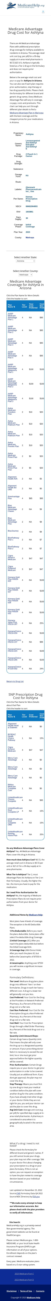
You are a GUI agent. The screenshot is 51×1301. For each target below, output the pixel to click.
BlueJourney (13, 531)
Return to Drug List (15, 681)
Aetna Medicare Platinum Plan (14, 423)
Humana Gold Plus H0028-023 (14, 579)
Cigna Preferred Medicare (12, 568)
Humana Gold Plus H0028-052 (14, 611)
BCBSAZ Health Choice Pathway (12, 737)
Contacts (40, 1291)
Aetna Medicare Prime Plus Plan (12, 467)
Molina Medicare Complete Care (12, 787)
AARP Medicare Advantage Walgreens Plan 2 (12, 383)
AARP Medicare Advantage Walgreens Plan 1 (12, 368)
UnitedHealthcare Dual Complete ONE (15, 822)
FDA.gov (36, 1196)
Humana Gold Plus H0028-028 (14, 601)
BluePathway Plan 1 (13, 539)
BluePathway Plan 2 (13, 548)
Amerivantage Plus (14, 497)
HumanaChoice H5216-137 (14, 641)
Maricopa (30, 238)
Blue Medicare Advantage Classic (12, 508)
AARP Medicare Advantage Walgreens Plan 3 (12, 397)
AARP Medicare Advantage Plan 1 (12, 316)
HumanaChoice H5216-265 (14, 659)
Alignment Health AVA (12, 478)
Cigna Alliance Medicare (12, 557)
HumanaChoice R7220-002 (14, 668)
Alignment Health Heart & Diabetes (13, 725)
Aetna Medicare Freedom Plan (12, 411)
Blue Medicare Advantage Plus (12, 521)
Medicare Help (35, 915)
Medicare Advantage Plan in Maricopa (26, 112)
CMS (18, 1193)
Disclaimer (12, 1291)
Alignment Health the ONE (12, 488)
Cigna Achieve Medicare (12, 749)
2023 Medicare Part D (24, 1279)
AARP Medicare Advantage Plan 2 (12, 329)
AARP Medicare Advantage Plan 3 (12, 342)
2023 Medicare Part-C (24, 1273)
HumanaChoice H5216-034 (14, 632)
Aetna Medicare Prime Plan (12, 455)
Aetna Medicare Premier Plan (13, 444)
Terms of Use (26, 1291)
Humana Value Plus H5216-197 (12, 622)
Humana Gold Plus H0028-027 (14, 590)
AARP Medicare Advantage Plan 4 (12, 355)
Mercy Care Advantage (13, 759)
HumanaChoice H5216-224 (14, 650)
